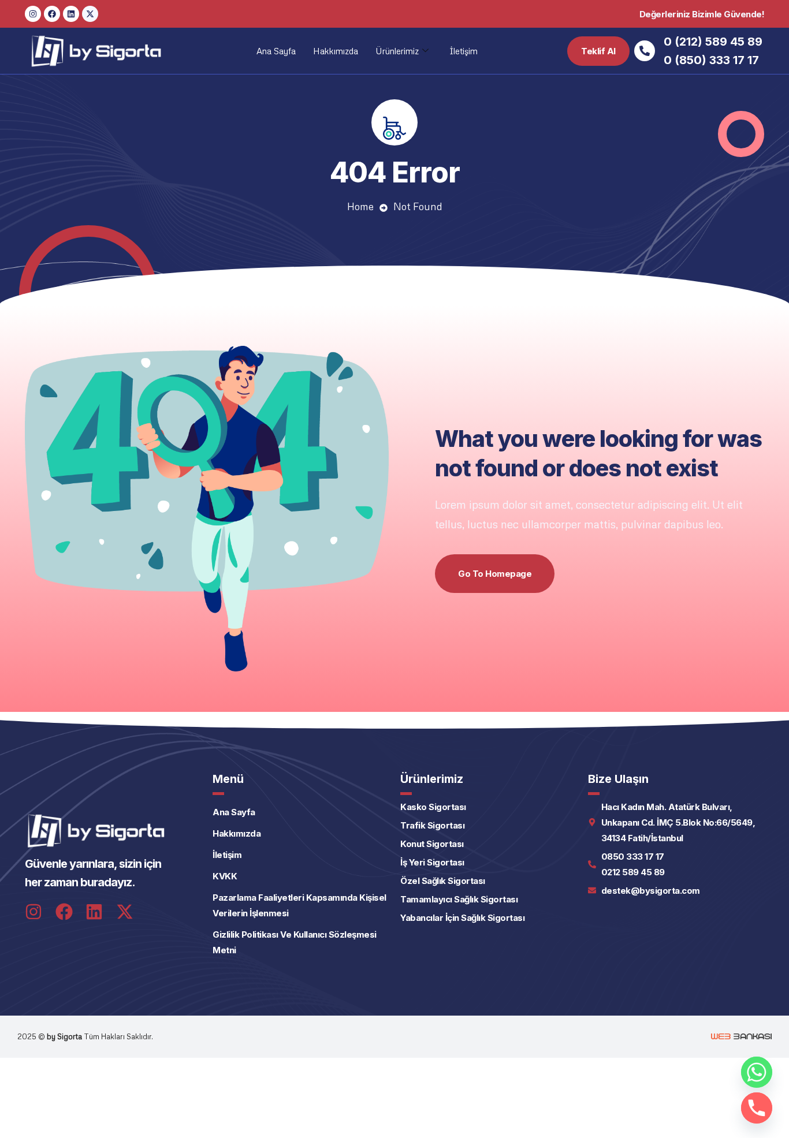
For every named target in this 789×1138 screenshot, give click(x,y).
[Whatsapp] (756, 1072)
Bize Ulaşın (618, 779)
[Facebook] (52, 14)
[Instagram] (33, 14)
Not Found (417, 206)
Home (360, 206)
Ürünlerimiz (397, 51)
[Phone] (756, 1108)
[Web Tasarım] (741, 1036)
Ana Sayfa (276, 51)
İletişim (463, 51)
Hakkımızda (335, 51)
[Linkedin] (71, 14)
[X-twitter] (90, 14)
